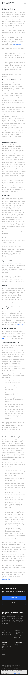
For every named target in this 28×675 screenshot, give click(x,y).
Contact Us (5, 650)
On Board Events (6, 632)
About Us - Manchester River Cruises (6, 646)
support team (17, 44)
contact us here (9, 569)
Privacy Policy (16, 673)
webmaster (5, 338)
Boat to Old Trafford (7, 635)
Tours (3, 630)
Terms (3, 652)
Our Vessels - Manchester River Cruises (18, 632)
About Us (14, 602)
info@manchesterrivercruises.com (10, 668)
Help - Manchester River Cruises (19, 636)
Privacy (4, 654)
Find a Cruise (14, 597)
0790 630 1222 (19, 324)
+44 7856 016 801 (6, 666)
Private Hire (5, 637)
